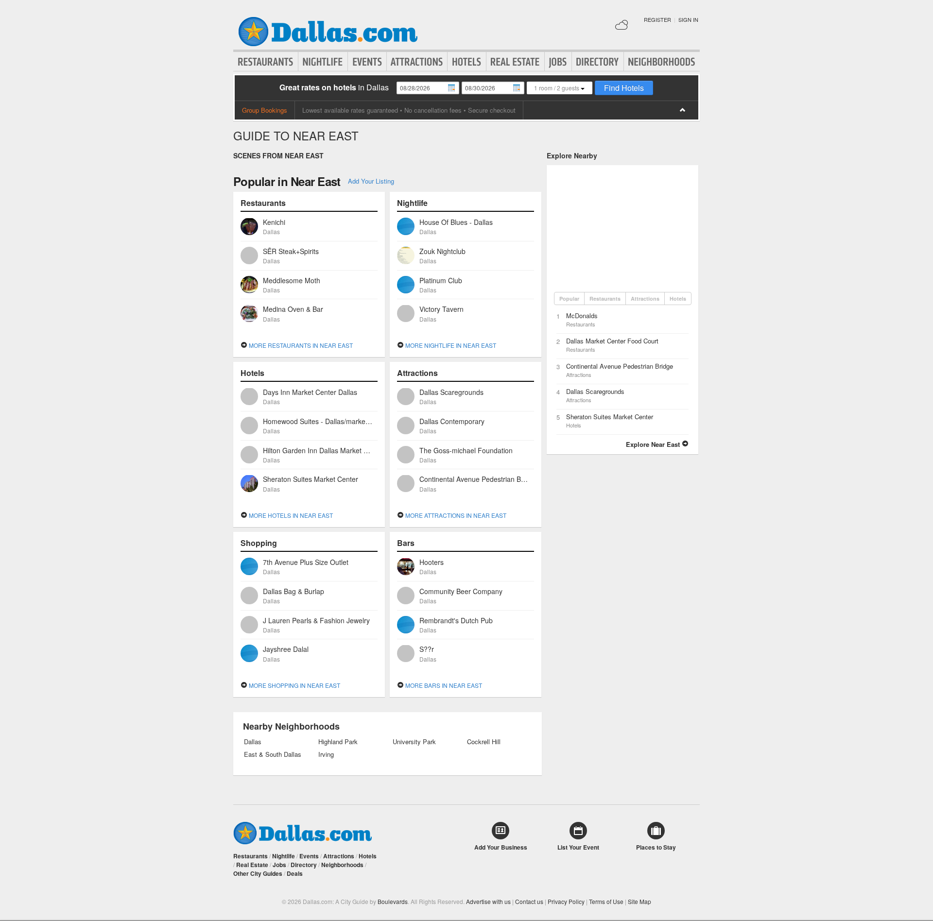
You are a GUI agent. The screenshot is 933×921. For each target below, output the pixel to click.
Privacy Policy (566, 901)
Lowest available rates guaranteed (350, 110)
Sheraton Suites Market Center (609, 416)
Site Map (639, 901)
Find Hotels (624, 87)
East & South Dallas (272, 754)
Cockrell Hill (484, 742)
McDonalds (582, 315)
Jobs (558, 61)
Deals (295, 873)
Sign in (688, 19)
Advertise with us (488, 901)
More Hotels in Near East (290, 515)
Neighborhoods (662, 61)
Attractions (417, 61)
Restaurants (266, 61)
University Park (414, 742)
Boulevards (393, 901)
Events (367, 61)
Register (657, 19)
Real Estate (515, 61)
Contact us (529, 901)
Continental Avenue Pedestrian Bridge (619, 366)
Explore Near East (654, 444)
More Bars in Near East (443, 685)
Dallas (252, 742)
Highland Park (338, 742)
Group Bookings (264, 110)
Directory (597, 61)
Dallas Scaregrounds (595, 391)
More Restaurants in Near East (300, 345)
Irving (326, 754)
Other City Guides (257, 873)
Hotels (467, 61)
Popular (569, 298)
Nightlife (322, 61)
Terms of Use (606, 901)
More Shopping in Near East (293, 685)
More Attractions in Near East (455, 515)
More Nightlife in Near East (450, 345)
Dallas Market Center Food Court (612, 340)
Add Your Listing (371, 181)
